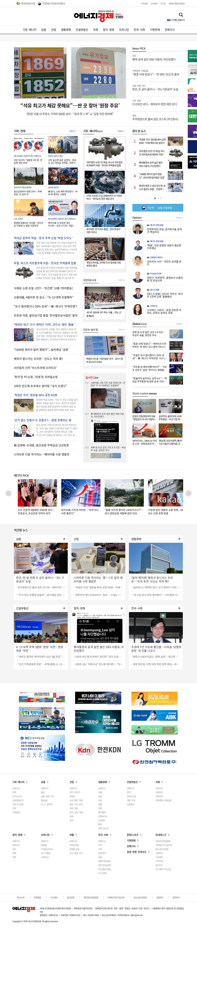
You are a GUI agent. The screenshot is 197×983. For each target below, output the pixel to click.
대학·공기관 (103, 828)
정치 (14, 849)
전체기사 (170, 30)
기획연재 (155, 30)
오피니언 (124, 30)
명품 (100, 804)
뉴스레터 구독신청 (163, 869)
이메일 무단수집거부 (116, 897)
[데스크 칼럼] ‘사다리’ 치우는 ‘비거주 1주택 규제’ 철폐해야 (165, 295)
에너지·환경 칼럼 (156, 225)
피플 (72, 834)
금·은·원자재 (46, 804)
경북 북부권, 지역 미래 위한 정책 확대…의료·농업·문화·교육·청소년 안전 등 (157, 664)
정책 (14, 792)
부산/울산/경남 (104, 869)
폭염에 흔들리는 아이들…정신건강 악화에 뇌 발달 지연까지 (28, 224)
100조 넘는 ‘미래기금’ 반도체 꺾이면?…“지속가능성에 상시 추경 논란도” (99, 664)
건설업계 (130, 804)
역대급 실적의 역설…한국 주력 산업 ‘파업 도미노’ (43, 238)
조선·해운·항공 (76, 800)
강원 (100, 857)
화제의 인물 (74, 849)
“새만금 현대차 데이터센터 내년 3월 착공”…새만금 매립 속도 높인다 (41, 656)
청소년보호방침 (161, 849)
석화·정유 (74, 808)
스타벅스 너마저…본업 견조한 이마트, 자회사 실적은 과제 (164, 311)
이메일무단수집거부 (163, 845)
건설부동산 (82, 30)
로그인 (163, 3)
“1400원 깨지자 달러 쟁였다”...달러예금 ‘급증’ (41, 349)
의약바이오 (102, 816)
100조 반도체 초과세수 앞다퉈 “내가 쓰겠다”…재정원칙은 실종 (99, 656)
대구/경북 (102, 873)
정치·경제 (108, 30)
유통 (100, 796)
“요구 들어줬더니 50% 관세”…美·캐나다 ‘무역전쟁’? (45, 306)
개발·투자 (131, 800)
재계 (71, 816)
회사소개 (20, 897)
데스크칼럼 (45, 853)
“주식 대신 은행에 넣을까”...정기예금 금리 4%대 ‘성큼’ (41, 594)
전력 (14, 808)
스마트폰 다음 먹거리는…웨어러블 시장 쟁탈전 (41, 454)
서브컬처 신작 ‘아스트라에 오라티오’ (35, 367)
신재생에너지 (17, 800)
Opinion (137, 217)
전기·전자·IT (75, 792)
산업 (53, 30)
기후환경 (16, 812)
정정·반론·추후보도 (137, 851)
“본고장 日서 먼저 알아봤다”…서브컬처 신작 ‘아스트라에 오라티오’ (157, 594)
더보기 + (72, 131)
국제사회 (159, 796)
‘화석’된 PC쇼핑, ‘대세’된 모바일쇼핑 (36, 377)
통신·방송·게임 (76, 812)
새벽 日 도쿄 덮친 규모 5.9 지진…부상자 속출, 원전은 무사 (108, 417)
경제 (14, 853)
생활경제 (66, 30)
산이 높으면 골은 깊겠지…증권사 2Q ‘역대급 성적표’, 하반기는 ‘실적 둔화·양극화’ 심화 (62, 161)
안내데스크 (160, 834)
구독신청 (144, 3)
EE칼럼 (44, 845)
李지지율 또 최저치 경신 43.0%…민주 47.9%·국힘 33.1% (60, 224)
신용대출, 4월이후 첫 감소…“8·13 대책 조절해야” (43, 297)
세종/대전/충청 (104, 861)
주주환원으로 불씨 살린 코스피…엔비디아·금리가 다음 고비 (41, 587)
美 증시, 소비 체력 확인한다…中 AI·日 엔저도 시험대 (63, 193)
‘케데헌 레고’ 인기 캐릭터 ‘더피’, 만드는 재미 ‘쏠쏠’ (44, 324)
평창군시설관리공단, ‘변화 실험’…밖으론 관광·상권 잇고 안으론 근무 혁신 (157, 656)
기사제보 (154, 3)
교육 (100, 849)
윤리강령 (70, 897)
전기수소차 (17, 796)
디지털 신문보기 (178, 19)
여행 (100, 808)
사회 (100, 845)
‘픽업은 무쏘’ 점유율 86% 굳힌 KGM (35, 395)
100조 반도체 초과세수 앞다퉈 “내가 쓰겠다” (40, 386)
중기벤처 (102, 812)
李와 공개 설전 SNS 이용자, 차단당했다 (154, 57)
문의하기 (159, 865)
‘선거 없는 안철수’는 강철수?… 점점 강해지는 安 (42, 420)
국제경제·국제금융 (163, 800)
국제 (95, 30)
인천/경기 (102, 853)
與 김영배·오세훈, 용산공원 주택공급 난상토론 (41, 445)
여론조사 (16, 845)
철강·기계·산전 (76, 804)
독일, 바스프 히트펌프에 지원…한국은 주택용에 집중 (45, 263)
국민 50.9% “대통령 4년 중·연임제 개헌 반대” (28, 161)
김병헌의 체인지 (156, 257)
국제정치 (159, 792)
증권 (43, 792)
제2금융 (44, 800)
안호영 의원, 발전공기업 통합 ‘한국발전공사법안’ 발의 (46, 315)
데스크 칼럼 (154, 289)
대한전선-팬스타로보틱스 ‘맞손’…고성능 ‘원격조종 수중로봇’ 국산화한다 (99, 594)
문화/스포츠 (132, 834)
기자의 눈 (153, 306)
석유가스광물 (17, 804)
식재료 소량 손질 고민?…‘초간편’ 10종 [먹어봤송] (43, 288)
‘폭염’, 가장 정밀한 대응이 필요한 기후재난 (164, 246)
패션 (100, 800)
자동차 (72, 796)
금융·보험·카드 (47, 796)
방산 (71, 820)
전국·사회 (139, 30)
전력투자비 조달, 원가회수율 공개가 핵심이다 (164, 230)
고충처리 (159, 853)
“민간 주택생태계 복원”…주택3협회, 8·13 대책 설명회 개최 (41, 664)
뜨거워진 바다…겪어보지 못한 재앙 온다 (154, 102)
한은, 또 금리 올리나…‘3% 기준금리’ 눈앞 (155, 87)
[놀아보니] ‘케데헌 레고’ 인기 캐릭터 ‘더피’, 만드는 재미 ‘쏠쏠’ (157, 587)
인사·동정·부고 (76, 853)
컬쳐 (100, 824)
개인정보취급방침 (162, 841)
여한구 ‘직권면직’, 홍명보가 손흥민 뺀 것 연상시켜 (165, 279)
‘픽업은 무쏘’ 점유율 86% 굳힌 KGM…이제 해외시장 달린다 (99, 587)
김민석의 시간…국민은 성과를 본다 (164, 263)
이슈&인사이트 (156, 273)
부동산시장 (131, 796)
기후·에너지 (29, 30)
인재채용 (37, 897)
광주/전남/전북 (104, 865)
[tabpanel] (157, 164)
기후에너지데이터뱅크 (53, 3)
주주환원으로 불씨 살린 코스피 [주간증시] (155, 117)
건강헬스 (102, 820)
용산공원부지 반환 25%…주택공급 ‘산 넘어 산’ (28, 193)
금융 (43, 30)
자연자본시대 (28, 3)
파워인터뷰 (74, 845)
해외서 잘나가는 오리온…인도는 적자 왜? (38, 358)
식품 (100, 792)
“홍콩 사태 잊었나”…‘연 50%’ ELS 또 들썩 (155, 72)
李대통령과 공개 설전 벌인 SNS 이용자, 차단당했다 (107, 384)
